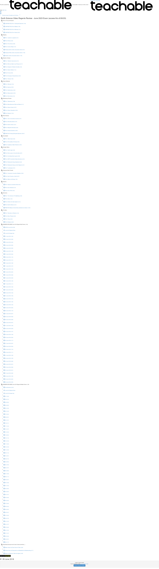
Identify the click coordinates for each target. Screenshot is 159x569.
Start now (4, 10)
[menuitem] (0, 13)
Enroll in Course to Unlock (79, 565)
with (95, 0)
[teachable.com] (40, 4)
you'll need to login (84, 563)
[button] (0, 11)
